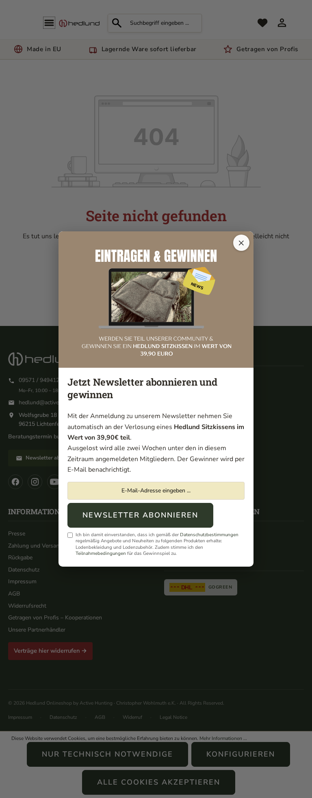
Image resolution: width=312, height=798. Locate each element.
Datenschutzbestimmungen (209, 534)
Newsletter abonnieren (140, 515)
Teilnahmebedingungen (101, 553)
